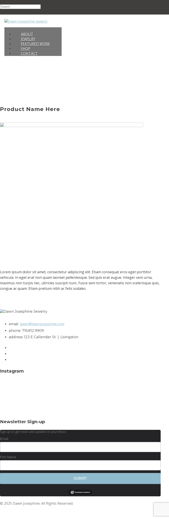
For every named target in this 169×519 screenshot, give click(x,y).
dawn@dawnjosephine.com (42, 323)
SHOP (25, 48)
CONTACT (29, 53)
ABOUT (27, 34)
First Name (8, 457)
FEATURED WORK (35, 43)
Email (4, 438)
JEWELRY (28, 39)
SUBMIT (80, 478)
